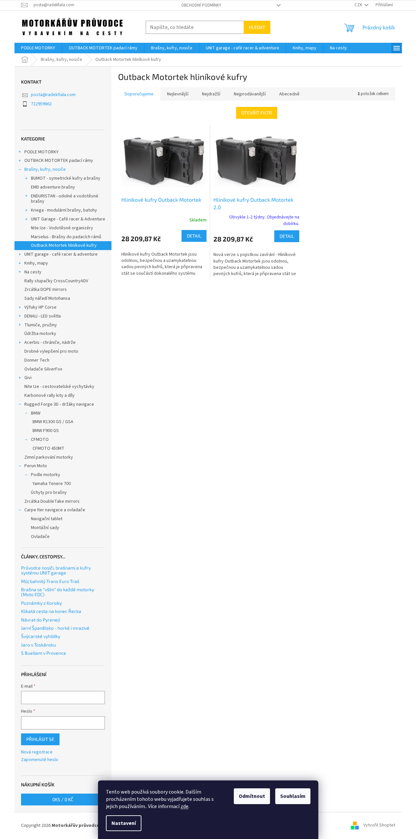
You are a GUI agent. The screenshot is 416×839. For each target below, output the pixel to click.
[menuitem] (38, 48)
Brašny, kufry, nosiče (45, 169)
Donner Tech (36, 360)
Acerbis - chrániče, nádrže (50, 342)
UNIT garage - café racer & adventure (61, 254)
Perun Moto (35, 466)
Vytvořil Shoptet (379, 825)
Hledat (257, 27)
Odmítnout (252, 796)
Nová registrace (37, 752)
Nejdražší (211, 94)
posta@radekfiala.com (53, 94)
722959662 (41, 104)
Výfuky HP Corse (40, 307)
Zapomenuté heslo (39, 760)
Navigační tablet (46, 519)
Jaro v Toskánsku (38, 644)
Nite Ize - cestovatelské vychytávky (59, 386)
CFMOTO (40, 439)
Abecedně (289, 94)
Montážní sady (45, 527)
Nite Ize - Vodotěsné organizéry (62, 228)
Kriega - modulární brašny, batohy (64, 210)
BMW (35, 413)
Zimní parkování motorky (48, 457)
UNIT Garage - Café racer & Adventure (68, 219)
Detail (194, 236)
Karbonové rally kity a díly (49, 395)
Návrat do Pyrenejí (40, 619)
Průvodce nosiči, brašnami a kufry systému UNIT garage (56, 570)
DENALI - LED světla (42, 316)
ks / (62, 799)
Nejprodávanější (250, 94)
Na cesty (32, 272)
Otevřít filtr (256, 112)
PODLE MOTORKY (41, 152)
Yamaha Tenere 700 (52, 483)
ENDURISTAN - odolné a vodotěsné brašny (64, 199)
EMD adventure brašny (53, 187)
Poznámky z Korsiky (41, 602)
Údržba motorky (40, 333)
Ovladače (40, 536)
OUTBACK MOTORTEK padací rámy (58, 160)
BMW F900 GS (46, 430)
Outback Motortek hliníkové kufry (64, 245)
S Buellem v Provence (43, 652)
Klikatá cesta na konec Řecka (51, 611)
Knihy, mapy (36, 263)
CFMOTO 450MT (48, 448)
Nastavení (123, 823)
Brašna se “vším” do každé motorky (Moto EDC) (57, 592)
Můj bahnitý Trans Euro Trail (50, 581)
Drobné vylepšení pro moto (51, 351)
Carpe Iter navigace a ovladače (54, 510)
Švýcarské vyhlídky (40, 636)
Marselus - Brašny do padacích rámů (66, 237)
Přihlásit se (40, 739)
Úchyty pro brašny (49, 492)
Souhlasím (293, 796)
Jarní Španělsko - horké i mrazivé (55, 627)
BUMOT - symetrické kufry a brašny (65, 178)
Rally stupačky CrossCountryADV (56, 281)
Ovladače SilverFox (43, 369)
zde (184, 806)
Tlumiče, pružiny (40, 325)
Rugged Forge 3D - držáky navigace (59, 404)
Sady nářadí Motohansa (47, 298)
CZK (359, 5)
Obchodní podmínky (201, 5)
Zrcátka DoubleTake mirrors (52, 501)
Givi (28, 377)
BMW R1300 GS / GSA (53, 422)
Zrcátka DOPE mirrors (45, 289)
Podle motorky (45, 474)
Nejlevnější (177, 94)
